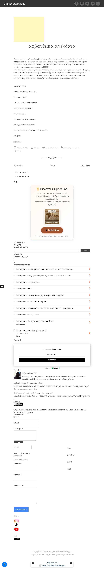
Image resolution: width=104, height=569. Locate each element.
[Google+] (82, 3)
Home (52, 165)
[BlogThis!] (16, 142)
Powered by (47, 368)
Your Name (18, 464)
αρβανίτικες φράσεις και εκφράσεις (28, 383)
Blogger (68, 552)
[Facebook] (77, 3)
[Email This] (15, 142)
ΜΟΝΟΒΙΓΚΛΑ (20, 86)
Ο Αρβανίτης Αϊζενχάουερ (24, 119)
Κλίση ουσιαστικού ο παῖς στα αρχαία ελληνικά (33, 393)
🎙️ (4, 564)
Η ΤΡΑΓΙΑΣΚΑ (20, 113)
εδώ (19, 135)
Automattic (40, 555)
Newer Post (19, 165)
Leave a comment (52, 148)
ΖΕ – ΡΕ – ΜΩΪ (20, 97)
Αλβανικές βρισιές (29, 373)
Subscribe (52, 360)
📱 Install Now (52, 230)
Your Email (18, 475)
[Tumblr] (98, 3)
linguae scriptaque (14, 3)
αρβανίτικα (17, 151)
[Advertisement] (29, 29)
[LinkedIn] (93, 3)
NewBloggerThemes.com (66, 555)
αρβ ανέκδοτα (75, 148)
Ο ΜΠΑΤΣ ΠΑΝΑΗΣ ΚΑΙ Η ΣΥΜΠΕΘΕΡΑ (30, 130)
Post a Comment (22, 176)
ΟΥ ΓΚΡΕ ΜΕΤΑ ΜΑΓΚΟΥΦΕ (25, 103)
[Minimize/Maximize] (71, 563)
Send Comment (21, 509)
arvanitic (67, 148)
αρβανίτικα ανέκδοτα (52, 46)
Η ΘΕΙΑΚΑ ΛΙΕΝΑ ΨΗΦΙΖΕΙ (25, 92)
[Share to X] (18, 142)
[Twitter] (88, 3)
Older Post (85, 165)
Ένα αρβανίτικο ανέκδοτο (24, 124)
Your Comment (19, 485)
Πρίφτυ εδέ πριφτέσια (23, 108)
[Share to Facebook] (20, 142)
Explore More (52, 563)
